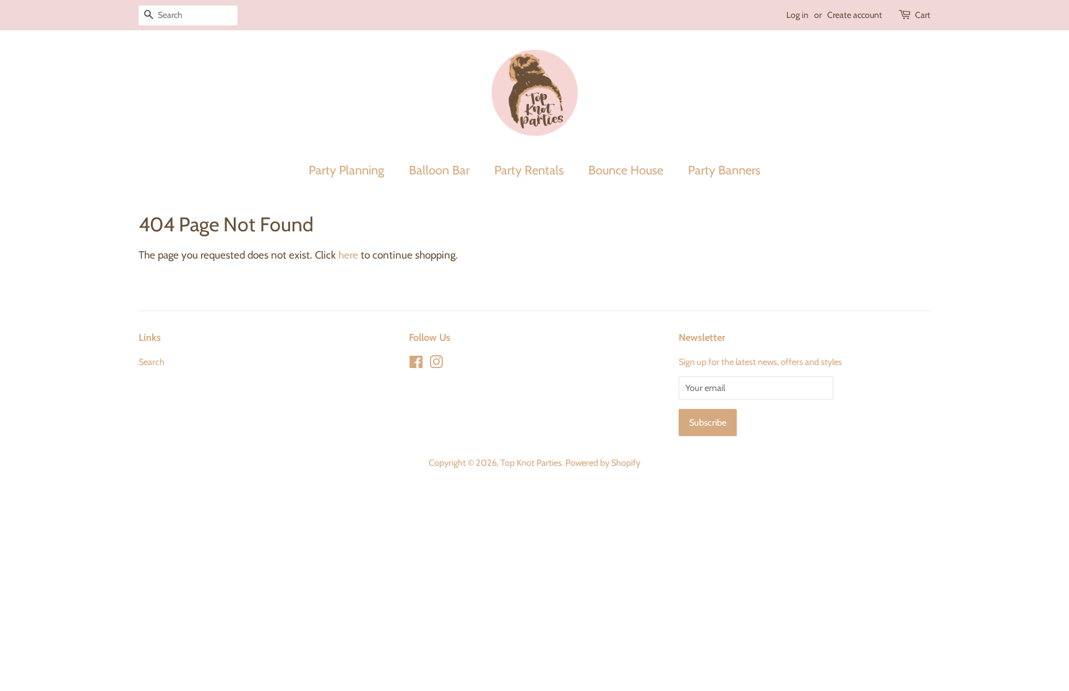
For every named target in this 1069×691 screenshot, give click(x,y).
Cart (922, 14)
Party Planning (346, 170)
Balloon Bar (439, 170)
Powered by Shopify (602, 462)
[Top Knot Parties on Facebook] (416, 364)
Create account (854, 14)
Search (152, 361)
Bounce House (625, 170)
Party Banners (724, 170)
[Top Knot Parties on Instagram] (436, 364)
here (348, 255)
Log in (797, 14)
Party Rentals (529, 170)
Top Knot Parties (531, 462)
